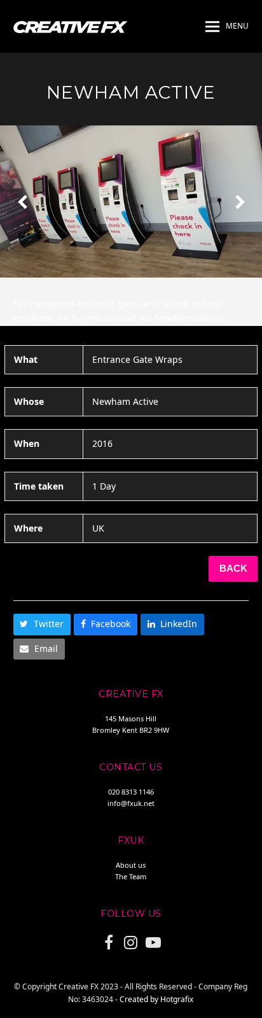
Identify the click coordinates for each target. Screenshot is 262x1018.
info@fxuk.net (131, 803)
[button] (227, 26)
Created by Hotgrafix (156, 999)
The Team (130, 876)
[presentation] (22, 202)
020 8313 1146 (131, 791)
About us (131, 865)
